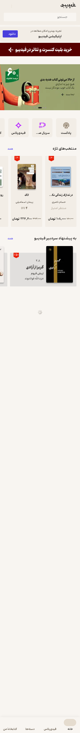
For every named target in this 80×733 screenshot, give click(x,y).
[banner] (40, 49)
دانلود (12, 34)
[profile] (6, 6)
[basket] (17, 6)
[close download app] (75, 33)
